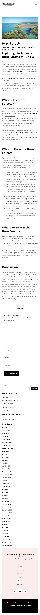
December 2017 (7, 545)
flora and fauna (19, 71)
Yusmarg (5, 397)
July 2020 (5, 454)
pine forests (19, 132)
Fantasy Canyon (7, 404)
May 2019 (5, 495)
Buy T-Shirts (20, 570)
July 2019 (5, 489)
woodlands (29, 279)
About (20, 581)
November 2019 (7, 478)
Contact (20, 584)
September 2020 (7, 448)
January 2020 (6, 472)
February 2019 (6, 504)
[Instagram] (25, 591)
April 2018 (5, 533)
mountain (9, 78)
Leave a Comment (8, 47)
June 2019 (5, 492)
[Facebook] (15, 591)
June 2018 (5, 528)
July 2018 (5, 525)
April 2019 (5, 498)
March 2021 (5, 437)
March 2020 (6, 466)
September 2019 (7, 484)
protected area (10, 116)
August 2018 (6, 522)
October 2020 (6, 445)
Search (4, 386)
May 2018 (5, 530)
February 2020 (6, 469)
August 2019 (6, 486)
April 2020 (5, 463)
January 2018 (6, 542)
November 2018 (7, 513)
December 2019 (7, 475)
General (23, 47)
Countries (20, 567)
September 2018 (7, 519)
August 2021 (6, 434)
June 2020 (5, 457)
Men (20, 577)
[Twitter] (20, 591)
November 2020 (7, 442)
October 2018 (6, 516)
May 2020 (5, 460)
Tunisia (29, 47)
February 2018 (6, 539)
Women (20, 574)
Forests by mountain (12, 201)
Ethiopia (18, 47)
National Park (33, 113)
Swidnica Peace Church (10, 400)
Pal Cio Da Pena (7, 410)
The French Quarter (8, 407)
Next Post (20, 309)
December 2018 (7, 510)
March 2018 (6, 536)
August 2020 (6, 451)
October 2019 (6, 481)
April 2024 (5, 428)
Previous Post (20, 305)
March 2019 (6, 501)
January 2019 (6, 507)
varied (34, 201)
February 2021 (6, 440)
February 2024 (6, 431)
